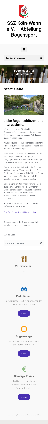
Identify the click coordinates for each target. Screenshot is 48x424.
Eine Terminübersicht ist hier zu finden (20, 212)
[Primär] (24, 49)
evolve (9, 415)
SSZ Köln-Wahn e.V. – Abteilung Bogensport (24, 29)
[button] (3, 74)
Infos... (24, 313)
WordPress (38, 415)
